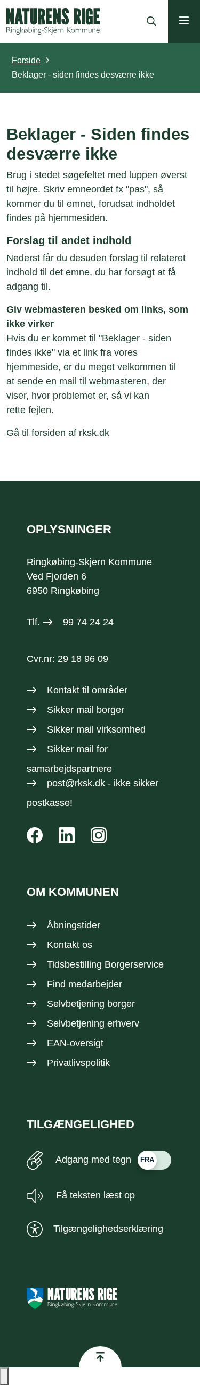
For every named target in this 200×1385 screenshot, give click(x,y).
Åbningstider (73, 925)
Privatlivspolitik (78, 1062)
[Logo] (53, 21)
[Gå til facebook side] (35, 835)
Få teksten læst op (94, 1195)
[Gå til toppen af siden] (100, 1356)
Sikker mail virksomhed (96, 729)
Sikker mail (70, 749)
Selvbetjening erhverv (93, 1023)
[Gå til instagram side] (99, 835)
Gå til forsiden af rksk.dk (57, 432)
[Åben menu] (184, 21)
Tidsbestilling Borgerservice (105, 964)
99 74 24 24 (88, 622)
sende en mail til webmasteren (82, 381)
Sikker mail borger (85, 709)
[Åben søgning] (148, 21)
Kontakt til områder (87, 690)
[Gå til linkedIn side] (67, 835)
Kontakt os (69, 944)
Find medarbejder (84, 984)
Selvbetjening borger (91, 1003)
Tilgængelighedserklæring (108, 1228)
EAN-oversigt (75, 1043)
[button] (4, 1376)
